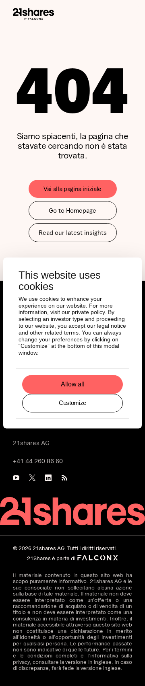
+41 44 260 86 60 (38, 460)
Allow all (72, 384)
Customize (72, 402)
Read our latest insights (73, 232)
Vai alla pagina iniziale (73, 188)
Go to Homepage (72, 210)
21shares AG (31, 442)
